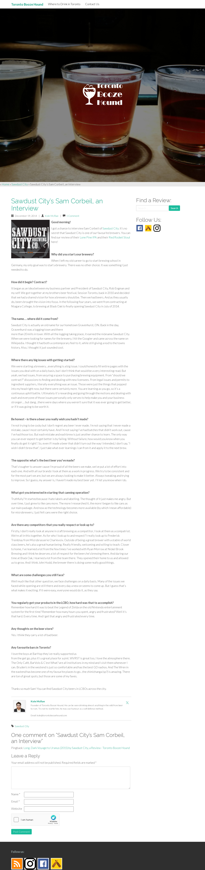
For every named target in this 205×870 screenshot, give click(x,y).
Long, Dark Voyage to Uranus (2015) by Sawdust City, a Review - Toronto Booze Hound (77, 748)
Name (15, 794)
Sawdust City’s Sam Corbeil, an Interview (57, 204)
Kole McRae (51, 215)
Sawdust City (20, 184)
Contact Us (92, 4)
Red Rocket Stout (119, 237)
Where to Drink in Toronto (64, 4)
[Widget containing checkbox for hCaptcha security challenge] (35, 820)
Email (15, 801)
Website (16, 808)
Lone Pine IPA (88, 237)
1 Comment (72, 215)
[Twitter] (127, 703)
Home (5, 184)
